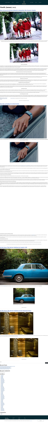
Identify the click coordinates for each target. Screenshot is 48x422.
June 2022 (2, 406)
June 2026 (2, 376)
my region (42, 68)
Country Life (12, 308)
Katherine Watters (31, 41)
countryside (14, 308)
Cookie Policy (31, 420)
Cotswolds (9, 308)
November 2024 (2, 389)
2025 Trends (6, 360)
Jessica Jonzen (8, 11)
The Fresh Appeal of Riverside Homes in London (5, 367)
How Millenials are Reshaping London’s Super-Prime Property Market (7, 366)
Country (7, 4)
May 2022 (2, 407)
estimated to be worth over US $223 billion (25, 165)
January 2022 (2, 409)
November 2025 (2, 381)
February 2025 (2, 387)
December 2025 (2, 380)
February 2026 (2, 379)
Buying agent (6, 245)
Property (13, 245)
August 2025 (2, 383)
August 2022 (2, 405)
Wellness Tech (19, 245)
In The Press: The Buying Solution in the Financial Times (15, 310)
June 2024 (2, 392)
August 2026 (2, 375)
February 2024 (2, 395)
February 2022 (2, 408)
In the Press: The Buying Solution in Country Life (13, 247)
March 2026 (2, 378)
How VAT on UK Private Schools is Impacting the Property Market (18, 10)
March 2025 (2, 386)
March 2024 (2, 394)
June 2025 (2, 384)
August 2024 (2, 391)
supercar (21, 308)
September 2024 (3, 390)
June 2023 (2, 400)
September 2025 (3, 382)
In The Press (13, 360)
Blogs (2, 245)
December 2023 (2, 396)
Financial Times (9, 360)
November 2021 (2, 410)
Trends (15, 245)
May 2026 (2, 377)
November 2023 (2, 397)
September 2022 (3, 404)
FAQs (36, 2)
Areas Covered (7, 2)
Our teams (31, 2)
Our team (14, 417)
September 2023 (3, 398)
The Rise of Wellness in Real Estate (9, 103)
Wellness (17, 245)
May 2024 (2, 393)
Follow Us (19, 417)
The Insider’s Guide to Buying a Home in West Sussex (5, 368)
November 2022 (2, 403)
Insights (17, 2)
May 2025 (2, 385)
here (25, 307)
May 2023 (2, 401)
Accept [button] (41, 420)
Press (2, 308)
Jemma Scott (4, 335)
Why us (13, 2)
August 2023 (2, 399)
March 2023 (2, 402)
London (8, 3)
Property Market (18, 308)
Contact (40, 2)
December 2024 (2, 388)
